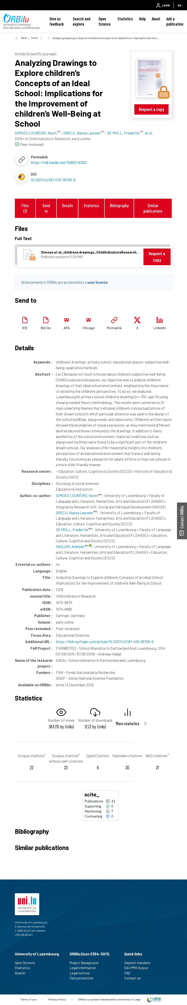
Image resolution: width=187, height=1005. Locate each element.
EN (179, 5)
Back (24, 37)
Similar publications (152, 208)
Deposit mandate (137, 963)
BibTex (46, 328)
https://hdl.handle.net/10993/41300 (59, 162)
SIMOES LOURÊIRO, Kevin (77, 495)
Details (67, 205)
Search (20, 973)
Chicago (89, 328)
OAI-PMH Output (136, 968)
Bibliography (119, 205)
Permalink (114, 328)
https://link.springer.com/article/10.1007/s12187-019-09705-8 (104, 641)
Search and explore (81, 21)
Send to (46, 208)
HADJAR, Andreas (70, 546)
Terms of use (28, 999)
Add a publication (174, 21)
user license (97, 282)
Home (34, 37)
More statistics (127, 723)
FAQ (127, 973)
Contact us (132, 978)
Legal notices (80, 973)
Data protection (81, 978)
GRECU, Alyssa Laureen (75, 512)
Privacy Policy (57, 999)
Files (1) (25, 208)
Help (142, 18)
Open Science (105, 21)
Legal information (83, 968)
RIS (24, 328)
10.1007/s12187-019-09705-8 (53, 179)
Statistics (125, 18)
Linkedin (159, 328)
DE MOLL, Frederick (72, 529)
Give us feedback (56, 21)
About (156, 18)
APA (67, 328)
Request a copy (151, 109)
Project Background (84, 963)
